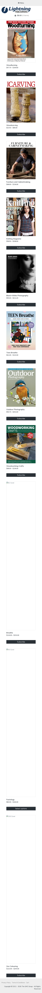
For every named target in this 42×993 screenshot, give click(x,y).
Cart (27, 983)
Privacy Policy (6, 983)
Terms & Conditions (18, 983)
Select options (21, 808)
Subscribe (21, 74)
